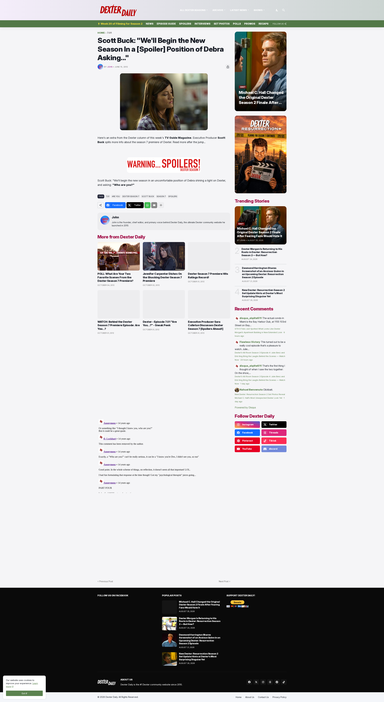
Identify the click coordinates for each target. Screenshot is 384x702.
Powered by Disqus (245, 407)
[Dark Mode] (277, 10)
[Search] (283, 10)
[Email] (154, 205)
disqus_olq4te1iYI (251, 318)
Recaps (263, 23)
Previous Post (106, 581)
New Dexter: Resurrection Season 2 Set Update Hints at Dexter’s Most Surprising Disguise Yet (263, 293)
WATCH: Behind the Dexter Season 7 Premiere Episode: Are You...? (119, 325)
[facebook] (249, 682)
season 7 (161, 196)
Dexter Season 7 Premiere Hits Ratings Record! (208, 275)
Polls (237, 23)
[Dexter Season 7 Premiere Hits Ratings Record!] (209, 256)
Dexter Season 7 (130, 196)
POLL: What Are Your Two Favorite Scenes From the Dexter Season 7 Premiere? (115, 277)
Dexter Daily (112, 697)
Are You (116, 196)
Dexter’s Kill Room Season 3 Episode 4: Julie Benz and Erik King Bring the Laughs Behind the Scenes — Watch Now (260, 356)
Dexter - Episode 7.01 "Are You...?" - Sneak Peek (160, 323)
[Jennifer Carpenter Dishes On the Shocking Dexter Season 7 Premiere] (164, 256)
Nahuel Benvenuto (251, 389)
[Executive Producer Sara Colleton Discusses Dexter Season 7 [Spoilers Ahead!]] (209, 304)
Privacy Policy (279, 697)
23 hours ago (246, 360)
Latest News (238, 10)
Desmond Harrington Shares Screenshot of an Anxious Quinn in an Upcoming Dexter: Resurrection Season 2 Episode (263, 272)
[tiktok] (283, 682)
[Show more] (161, 205)
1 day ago (244, 384)
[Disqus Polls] (163, 376)
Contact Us (263, 697)
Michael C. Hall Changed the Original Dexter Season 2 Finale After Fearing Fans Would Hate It (199, 604)
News (149, 23)
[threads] (270, 682)
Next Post (223, 581)
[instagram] (263, 682)
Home (101, 33)
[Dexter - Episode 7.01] (164, 304)
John (115, 217)
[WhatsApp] (147, 205)
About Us (249, 697)
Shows (258, 10)
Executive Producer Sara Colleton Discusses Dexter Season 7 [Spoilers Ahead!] (205, 325)
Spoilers (185, 23)
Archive (217, 10)
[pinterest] (277, 682)
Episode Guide (166, 23)
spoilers (172, 196)
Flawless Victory (250, 341)
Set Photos (222, 23)
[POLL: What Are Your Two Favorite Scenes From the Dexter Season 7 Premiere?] (119, 256)
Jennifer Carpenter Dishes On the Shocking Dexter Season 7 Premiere (162, 277)
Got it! (24, 693)
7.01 (109, 33)
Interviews (202, 23)
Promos (249, 23)
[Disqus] (164, 455)
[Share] (227, 66)
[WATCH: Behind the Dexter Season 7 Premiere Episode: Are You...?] (119, 304)
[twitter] (256, 682)
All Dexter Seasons (193, 10)
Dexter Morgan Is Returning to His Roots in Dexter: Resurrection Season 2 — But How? (262, 252)
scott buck (148, 196)
